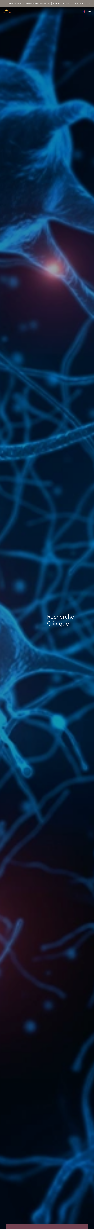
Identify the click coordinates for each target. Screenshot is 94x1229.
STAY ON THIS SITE (79, 3)
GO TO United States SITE (61, 3)
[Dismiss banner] (90, 3)
